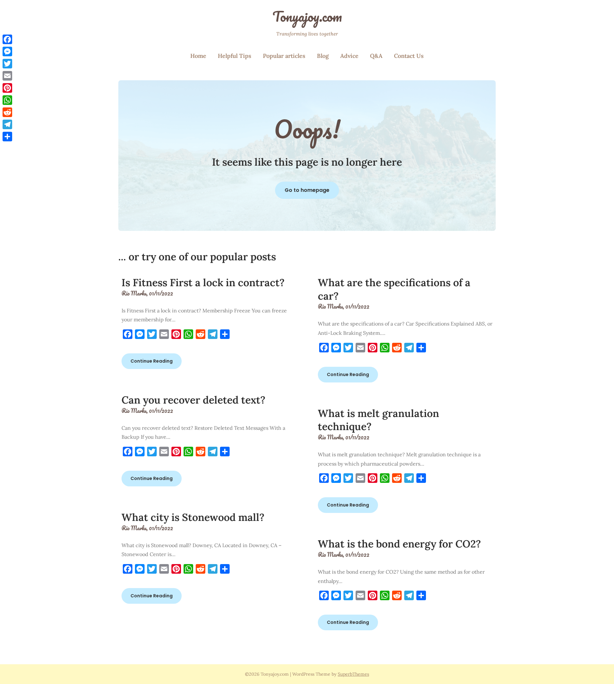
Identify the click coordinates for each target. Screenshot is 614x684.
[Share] (7, 136)
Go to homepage (307, 190)
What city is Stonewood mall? (193, 517)
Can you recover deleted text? (193, 399)
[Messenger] (7, 51)
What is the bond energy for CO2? (399, 543)
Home (198, 55)
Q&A (376, 55)
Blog (323, 55)
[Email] (7, 76)
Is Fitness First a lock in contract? (203, 282)
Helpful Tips (234, 55)
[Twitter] (7, 64)
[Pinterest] (7, 88)
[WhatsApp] (7, 100)
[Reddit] (7, 112)
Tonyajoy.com (307, 16)
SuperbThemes (353, 674)
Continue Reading (151, 361)
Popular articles (284, 55)
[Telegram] (7, 124)
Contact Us (409, 55)
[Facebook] (7, 39)
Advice (349, 55)
